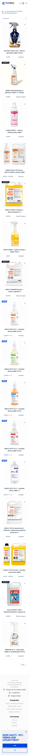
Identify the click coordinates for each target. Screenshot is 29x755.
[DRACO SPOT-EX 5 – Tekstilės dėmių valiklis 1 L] (14, 472)
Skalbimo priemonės (14, 712)
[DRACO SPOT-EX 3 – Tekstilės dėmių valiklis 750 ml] (14, 393)
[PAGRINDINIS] (2, 11)
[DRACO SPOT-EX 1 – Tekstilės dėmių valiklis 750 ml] (14, 313)
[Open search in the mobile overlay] (20, 3)
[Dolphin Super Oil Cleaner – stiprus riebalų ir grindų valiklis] (14, 154)
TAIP (15, 745)
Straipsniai (14, 725)
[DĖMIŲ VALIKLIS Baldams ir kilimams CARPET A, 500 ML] (14, 75)
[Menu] (26, 3)
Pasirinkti (21, 176)
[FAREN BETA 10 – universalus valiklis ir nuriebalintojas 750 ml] (14, 634)
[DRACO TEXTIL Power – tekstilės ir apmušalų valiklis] (14, 554)
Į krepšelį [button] (21, 57)
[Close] (26, 732)
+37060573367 (16, 692)
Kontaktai (14, 722)
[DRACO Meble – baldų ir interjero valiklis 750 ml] (14, 234)
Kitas (22, 664)
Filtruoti (7, 18)
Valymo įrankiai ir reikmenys (14, 709)
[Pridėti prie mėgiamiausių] (24, 24)
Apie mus (14, 720)
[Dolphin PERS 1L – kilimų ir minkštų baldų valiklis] (14, 114)
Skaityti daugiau (21, 97)
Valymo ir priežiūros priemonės (14, 703)
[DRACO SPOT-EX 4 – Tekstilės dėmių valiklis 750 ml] (14, 433)
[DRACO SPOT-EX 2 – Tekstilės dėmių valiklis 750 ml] (14, 353)
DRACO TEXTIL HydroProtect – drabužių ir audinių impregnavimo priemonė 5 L (14, 530)
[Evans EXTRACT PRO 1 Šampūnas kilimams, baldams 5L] (14, 594)
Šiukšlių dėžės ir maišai (14, 706)
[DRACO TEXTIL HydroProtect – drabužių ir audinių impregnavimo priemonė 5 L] (14, 512)
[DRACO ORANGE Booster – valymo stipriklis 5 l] (14, 274)
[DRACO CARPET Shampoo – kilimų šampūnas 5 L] (14, 194)
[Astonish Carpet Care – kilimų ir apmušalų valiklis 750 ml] (14, 35)
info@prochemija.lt (16, 696)
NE (15, 750)
